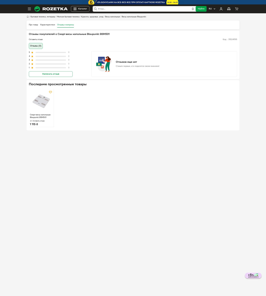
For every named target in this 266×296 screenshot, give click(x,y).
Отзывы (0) (35, 46)
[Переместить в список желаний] (50, 92)
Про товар (33, 25)
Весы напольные (112, 17)
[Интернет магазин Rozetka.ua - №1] (51, 9)
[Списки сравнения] (229, 9)
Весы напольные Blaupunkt (134, 17)
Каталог (82, 9)
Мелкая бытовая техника (68, 17)
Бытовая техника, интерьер (43, 17)
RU (210, 9)
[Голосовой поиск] (193, 9)
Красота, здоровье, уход (92, 17)
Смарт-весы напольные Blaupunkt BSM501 (40, 116)
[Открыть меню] (29, 9)
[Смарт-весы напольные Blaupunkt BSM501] (41, 101)
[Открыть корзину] (236, 9)
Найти (201, 9)
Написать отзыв (50, 74)
